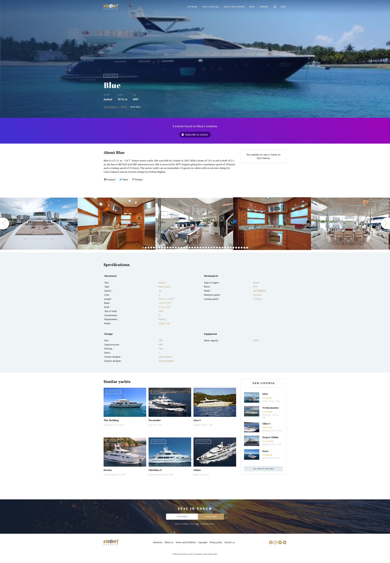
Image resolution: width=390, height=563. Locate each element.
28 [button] (217, 248)
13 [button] (176, 248)
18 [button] (189, 248)
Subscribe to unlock (196, 134)
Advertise (157, 542)
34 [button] (233, 248)
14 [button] (178, 248)
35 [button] (236, 248)
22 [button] (200, 248)
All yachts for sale (263, 468)
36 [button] (239, 248)
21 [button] (198, 248)
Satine (197, 470)
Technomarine (270, 407)
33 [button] (231, 248)
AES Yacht (265, 444)
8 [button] (162, 248)
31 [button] (225, 248)
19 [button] (192, 248)
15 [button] (181, 248)
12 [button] (173, 248)
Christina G (155, 470)
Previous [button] (4, 223)
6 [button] (157, 248)
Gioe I (196, 420)
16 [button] (184, 248)
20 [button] (195, 248)
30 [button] (222, 248)
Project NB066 (270, 437)
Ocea (150, 425)
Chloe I (266, 423)
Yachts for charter (234, 6)
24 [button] (206, 248)
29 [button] (220, 248)
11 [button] (170, 248)
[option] (39, 224)
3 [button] (148, 248)
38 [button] (244, 248)
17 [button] (187, 248)
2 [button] (146, 248)
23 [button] (203, 248)
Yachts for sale (210, 6)
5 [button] (154, 248)
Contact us (229, 542)
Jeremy (108, 470)
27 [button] (214, 248)
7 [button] (159, 248)
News (252, 6)
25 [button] (209, 248)
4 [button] (151, 248)
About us (169, 542)
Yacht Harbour (111, 7)
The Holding (111, 420)
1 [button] (143, 248)
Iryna (265, 451)
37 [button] (242, 248)
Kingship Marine (110, 475)
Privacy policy (216, 542)
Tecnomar (196, 425)
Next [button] (385, 223)
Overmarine (266, 415)
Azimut (108, 99)
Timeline (263, 6)
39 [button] (247, 248)
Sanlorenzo (108, 425)
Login (283, 6)
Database (192, 6)
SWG (265, 393)
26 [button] (211, 248)
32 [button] (228, 248)
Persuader (155, 420)
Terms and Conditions (186, 542)
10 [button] (167, 248)
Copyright (202, 542)
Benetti (196, 475)
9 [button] (165, 248)
